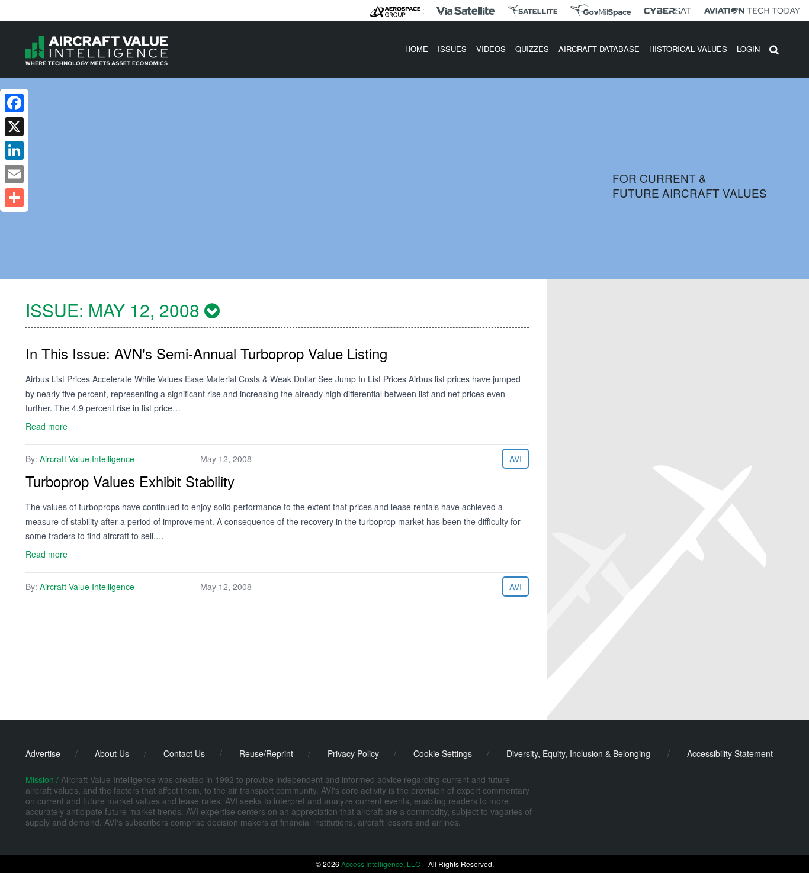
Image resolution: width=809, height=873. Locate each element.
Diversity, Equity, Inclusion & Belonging (578, 753)
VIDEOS (491, 48)
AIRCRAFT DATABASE (599, 48)
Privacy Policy (353, 753)
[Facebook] (14, 103)
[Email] (14, 174)
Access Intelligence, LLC (380, 864)
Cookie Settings (442, 753)
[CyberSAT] (667, 11)
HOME (416, 48)
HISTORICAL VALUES (688, 48)
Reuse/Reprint (266, 753)
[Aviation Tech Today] (752, 11)
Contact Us (184, 753)
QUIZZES (532, 48)
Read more (46, 426)
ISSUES (452, 48)
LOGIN (748, 48)
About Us (112, 753)
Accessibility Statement (730, 753)
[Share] (14, 198)
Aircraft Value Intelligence (87, 459)
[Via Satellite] (465, 11)
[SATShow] (532, 11)
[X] (14, 126)
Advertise (42, 753)
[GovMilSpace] (600, 10)
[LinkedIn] (14, 150)
